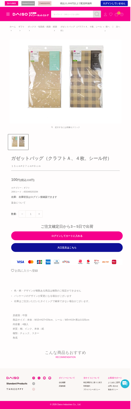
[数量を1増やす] (39, 214)
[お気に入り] (111, 14)
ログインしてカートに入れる (67, 235)
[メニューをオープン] (8, 14)
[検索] (97, 14)
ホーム (13, 26)
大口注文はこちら (67, 247)
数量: (14, 214)
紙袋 (55, 26)
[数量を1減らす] (22, 214)
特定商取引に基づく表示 (92, 382)
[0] (116, 14)
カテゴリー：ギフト (20, 188)
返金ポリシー (113, 389)
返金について (18, 202)
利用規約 (86, 386)
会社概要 (62, 382)
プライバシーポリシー (91, 389)
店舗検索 (62, 386)
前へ (108, 26)
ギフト (21, 26)
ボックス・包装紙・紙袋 (39, 26)
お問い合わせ (113, 386)
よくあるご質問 (114, 382)
